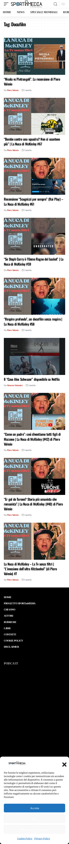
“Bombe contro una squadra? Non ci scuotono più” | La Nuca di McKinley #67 (32, 141)
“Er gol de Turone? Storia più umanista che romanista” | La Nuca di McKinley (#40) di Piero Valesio (33, 504)
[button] (63, 763)
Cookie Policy (24, 838)
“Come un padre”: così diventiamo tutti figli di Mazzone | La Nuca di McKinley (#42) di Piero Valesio (32, 439)
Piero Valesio (13, 90)
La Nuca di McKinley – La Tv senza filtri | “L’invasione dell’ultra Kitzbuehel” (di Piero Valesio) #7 (30, 568)
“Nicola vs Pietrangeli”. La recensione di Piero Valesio (32, 81)
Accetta (34, 808)
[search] (55, 4)
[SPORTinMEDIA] (26, 4)
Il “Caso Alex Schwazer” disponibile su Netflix (32, 379)
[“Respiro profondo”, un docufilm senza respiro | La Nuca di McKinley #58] (34, 296)
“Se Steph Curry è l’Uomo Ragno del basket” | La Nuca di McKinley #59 (33, 261)
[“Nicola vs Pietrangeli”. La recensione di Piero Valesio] (34, 56)
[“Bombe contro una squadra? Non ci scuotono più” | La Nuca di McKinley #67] (34, 116)
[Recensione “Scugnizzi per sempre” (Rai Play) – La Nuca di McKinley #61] (34, 176)
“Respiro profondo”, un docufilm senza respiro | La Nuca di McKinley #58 (33, 321)
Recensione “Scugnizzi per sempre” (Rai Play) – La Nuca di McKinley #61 (33, 201)
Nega (34, 818)
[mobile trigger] (7, 4)
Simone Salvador (15, 385)
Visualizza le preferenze (34, 829)
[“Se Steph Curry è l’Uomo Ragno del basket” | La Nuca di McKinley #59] (34, 236)
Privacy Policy (42, 838)
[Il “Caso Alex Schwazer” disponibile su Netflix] (34, 356)
